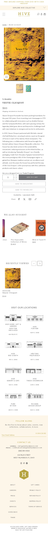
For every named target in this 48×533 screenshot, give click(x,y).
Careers (13, 490)
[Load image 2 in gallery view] (28, 88)
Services (12, 506)
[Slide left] (4, 54)
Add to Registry (24, 184)
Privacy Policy (35, 490)
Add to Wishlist (24, 190)
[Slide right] (43, 54)
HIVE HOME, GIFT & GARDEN (13, 325)
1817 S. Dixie (34, 359)
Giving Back (12, 512)
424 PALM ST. (13, 334)
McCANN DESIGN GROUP (34, 405)
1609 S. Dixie (34, 332)
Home (4, 25)
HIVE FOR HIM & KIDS (13, 329)
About (12, 485)
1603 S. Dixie (13, 385)
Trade (12, 517)
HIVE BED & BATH (13, 354)
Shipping (5, 111)
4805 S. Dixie (13, 410)
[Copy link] (35, 199)
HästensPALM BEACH (35, 354)
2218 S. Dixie (34, 385)
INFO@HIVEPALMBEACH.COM (28, 446)
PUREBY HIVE (13, 405)
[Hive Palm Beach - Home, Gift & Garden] (24, 14)
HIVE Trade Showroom (34, 379)
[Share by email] (30, 199)
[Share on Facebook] (19, 199)
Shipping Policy (35, 501)
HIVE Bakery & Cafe (13, 379)
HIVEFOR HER (34, 327)
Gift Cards (35, 485)
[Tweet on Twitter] (24, 199)
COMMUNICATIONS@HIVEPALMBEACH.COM (27, 448)
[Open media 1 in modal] (24, 54)
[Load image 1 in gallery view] (19, 88)
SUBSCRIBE (41, 433)
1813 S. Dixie (13, 359)
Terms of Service (35, 506)
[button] (45, 14)
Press (13, 495)
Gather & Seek (31, 528)
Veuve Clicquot (15, 25)
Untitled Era (27, 530)
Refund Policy (35, 495)
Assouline (6, 99)
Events (13, 501)
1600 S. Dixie (34, 410)
